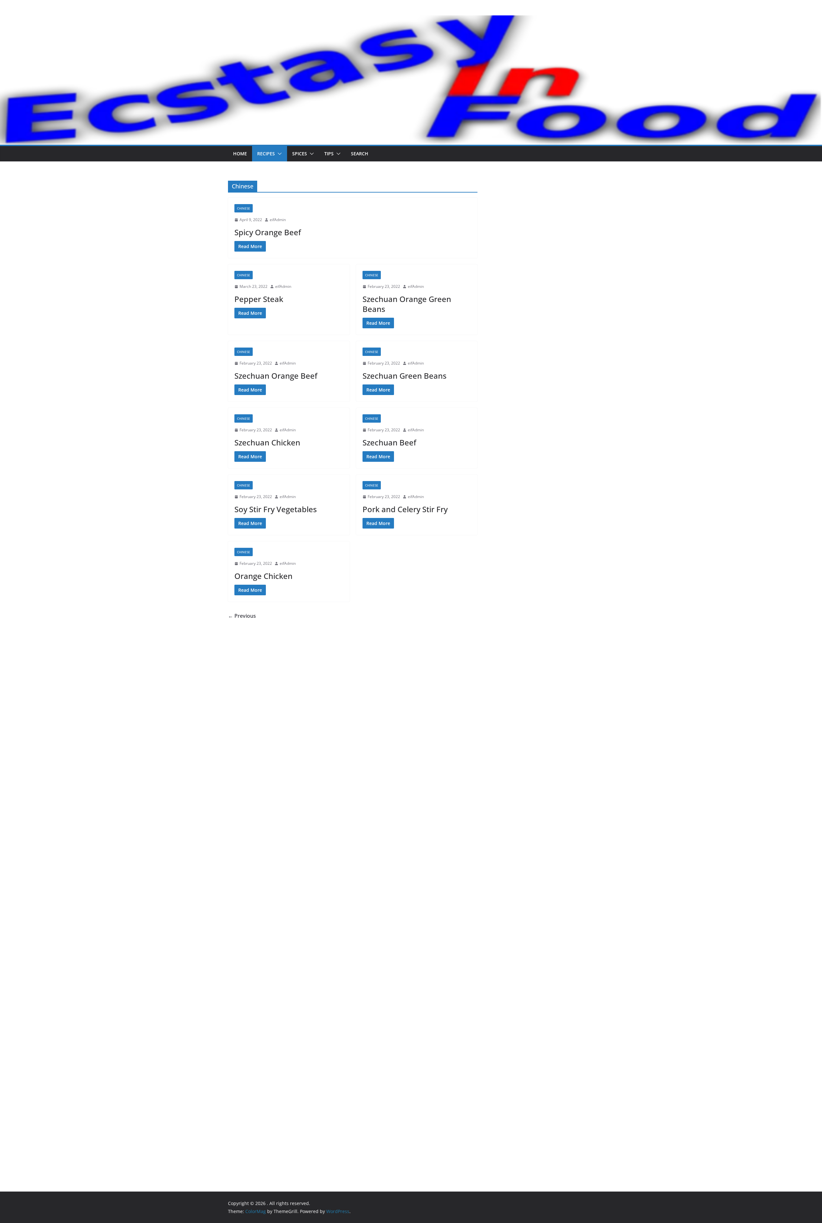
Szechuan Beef (389, 442)
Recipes (266, 154)
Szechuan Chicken (267, 442)
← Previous (242, 615)
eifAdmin (278, 219)
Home (240, 154)
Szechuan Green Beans (405, 375)
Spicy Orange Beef (267, 232)
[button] (278, 153)
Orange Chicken (263, 576)
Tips (329, 154)
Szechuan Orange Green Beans (407, 304)
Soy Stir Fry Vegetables (275, 509)
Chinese (243, 208)
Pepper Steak (258, 299)
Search (359, 154)
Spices (299, 154)
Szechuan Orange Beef (275, 375)
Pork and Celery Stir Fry (405, 509)
